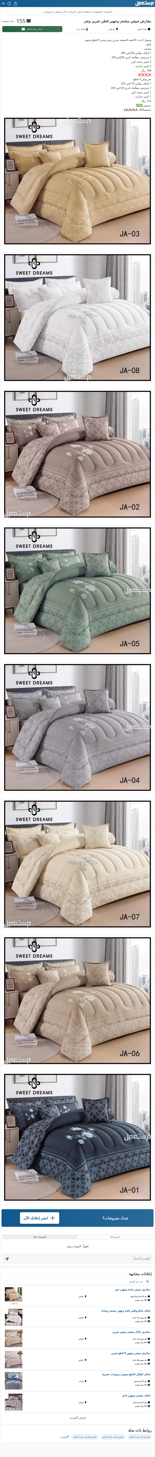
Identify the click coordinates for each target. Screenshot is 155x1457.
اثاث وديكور (60, 11)
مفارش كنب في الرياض (139, 1436)
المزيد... (63, 1436)
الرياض (71, 11)
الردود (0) (115, 1236)
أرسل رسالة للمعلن (34, 29)
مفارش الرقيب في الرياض (85, 1436)
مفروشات (48, 11)
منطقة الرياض (84, 11)
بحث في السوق (136, 1281)
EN (3, 3)
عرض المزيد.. (77, 1417)
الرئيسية (108, 11)
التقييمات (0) (40, 1236)
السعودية (97, 11)
